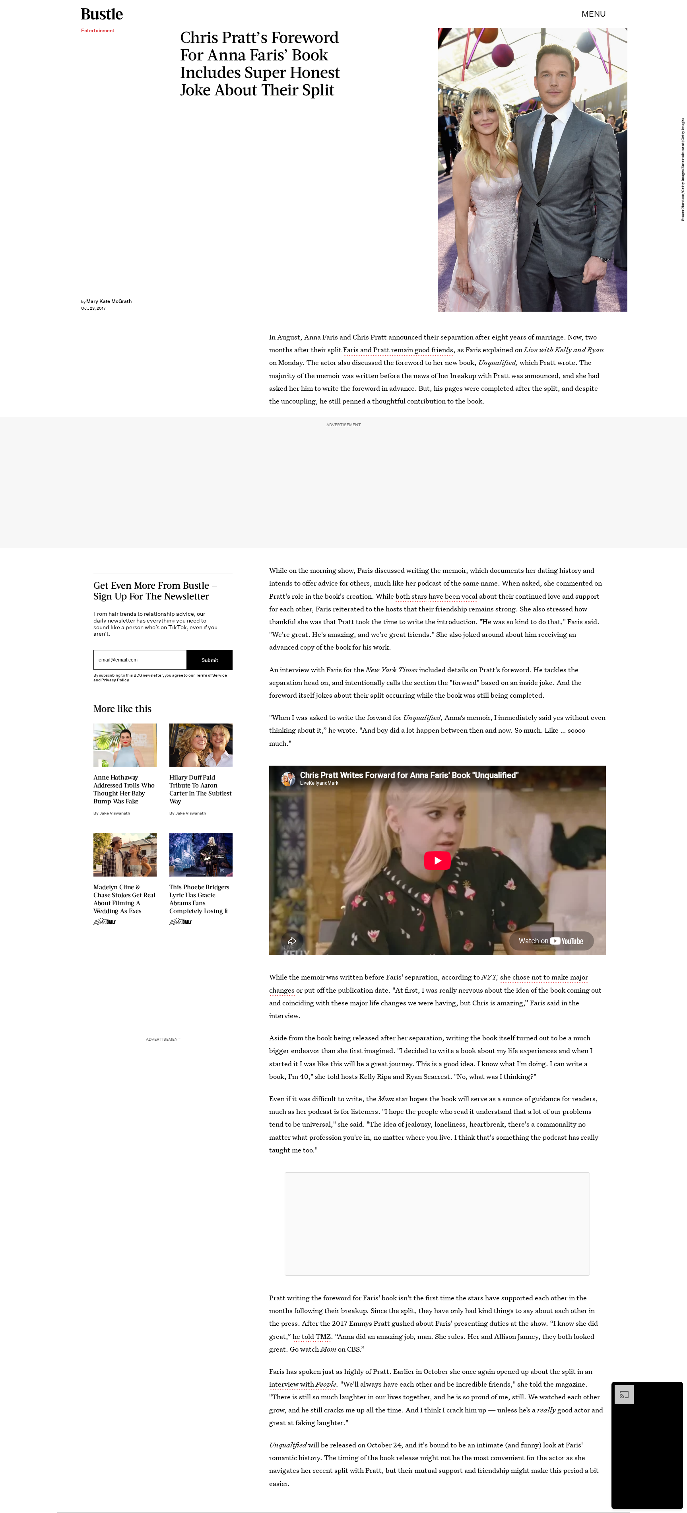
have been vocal (453, 596)
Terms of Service (211, 675)
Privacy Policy (115, 680)
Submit (210, 660)
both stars (411, 596)
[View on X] (437, 1224)
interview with (302, 1384)
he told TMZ (312, 1336)
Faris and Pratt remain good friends (398, 349)
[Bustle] (102, 14)
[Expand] (620, 1389)
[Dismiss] (674, 1389)
